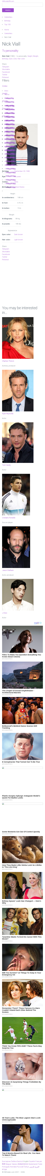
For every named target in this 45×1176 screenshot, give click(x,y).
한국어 (25, 1164)
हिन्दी (3, 1164)
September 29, (19, 171)
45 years (17, 176)
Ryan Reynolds (7, 413)
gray (6, 143)
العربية (37, 1167)
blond (6, 124)
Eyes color (13, 59)
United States (19, 187)
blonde (7, 128)
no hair (6, 154)
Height (30, 56)
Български (6, 1161)
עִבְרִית (4, 1169)
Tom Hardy (6, 465)
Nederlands (33, 1164)
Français (38, 1161)
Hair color (21, 59)
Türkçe (26, 1167)
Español (32, 1161)
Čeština (14, 1161)
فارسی (31, 1167)
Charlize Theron (8, 361)
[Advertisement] (22, 283)
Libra (16, 182)
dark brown (8, 139)
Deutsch (20, 1161)
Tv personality (10, 50)
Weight (35, 56)
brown (6, 132)
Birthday (7, 21)
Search (8, 10)
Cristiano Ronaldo (8, 518)
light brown (8, 150)
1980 (28, 171)
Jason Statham (8, 570)
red (5, 158)
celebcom (8, 1)
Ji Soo (4, 613)
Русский (20, 1167)
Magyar (8, 1164)
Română (13, 1167)
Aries (6, 91)
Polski (40, 1164)
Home (6, 30)
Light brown (18, 240)
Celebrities (8, 17)
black (6, 121)
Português (6, 1167)
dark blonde (8, 136)
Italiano (14, 1164)
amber (6, 113)
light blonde (8, 147)
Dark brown (18, 234)
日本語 (20, 1164)
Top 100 (7, 24)
